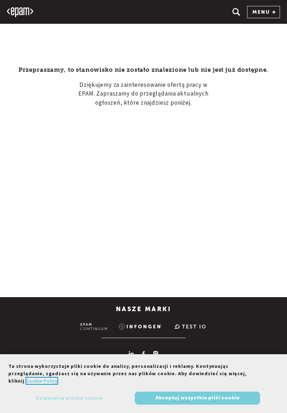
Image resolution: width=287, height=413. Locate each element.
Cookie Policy (41, 381)
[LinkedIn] (131, 353)
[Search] (236, 12)
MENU (261, 12)
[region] (143, 383)
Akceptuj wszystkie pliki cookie (197, 398)
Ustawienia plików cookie (69, 398)
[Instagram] (155, 353)
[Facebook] (143, 353)
